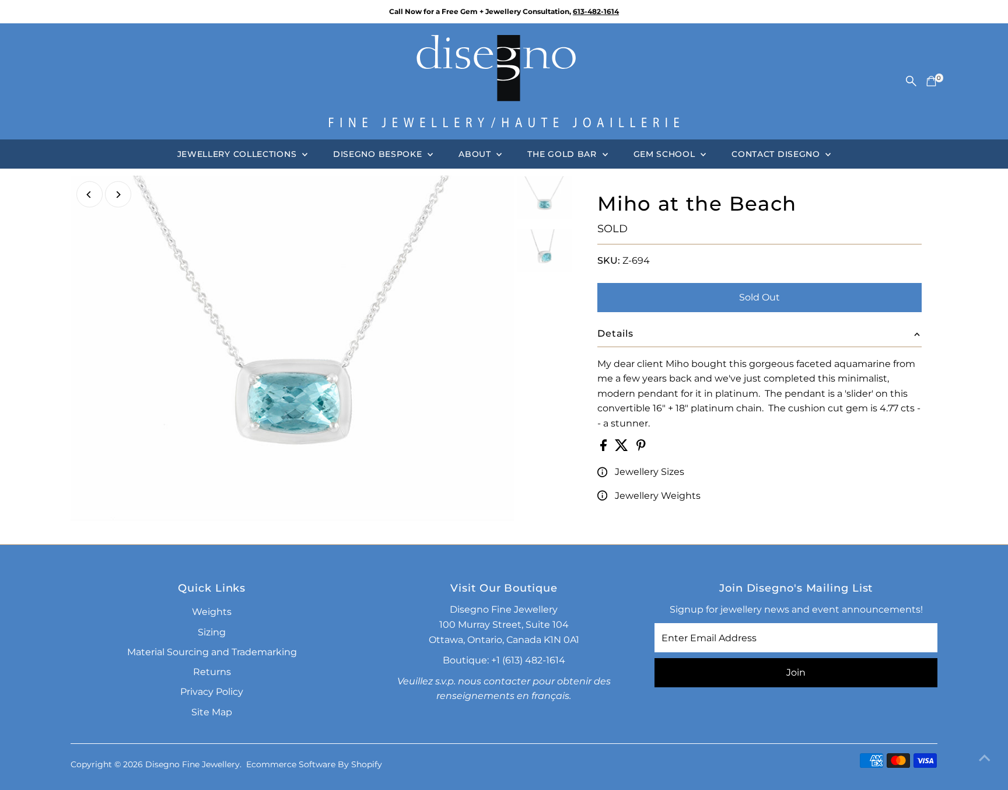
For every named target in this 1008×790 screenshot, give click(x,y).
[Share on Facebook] (604, 447)
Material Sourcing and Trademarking (212, 652)
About (476, 154)
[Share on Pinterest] (641, 447)
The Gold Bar (563, 154)
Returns (212, 671)
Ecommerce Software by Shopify (314, 764)
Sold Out (759, 297)
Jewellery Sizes (649, 471)
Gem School (666, 154)
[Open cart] (931, 81)
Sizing (212, 632)
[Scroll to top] (984, 758)
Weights (212, 611)
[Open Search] (911, 81)
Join (796, 672)
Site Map (211, 712)
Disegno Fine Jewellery (192, 764)
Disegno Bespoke (379, 154)
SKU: (608, 260)
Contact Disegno (777, 154)
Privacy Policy (211, 691)
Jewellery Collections (238, 154)
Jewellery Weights (658, 495)
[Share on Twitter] (623, 447)
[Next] (118, 194)
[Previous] (89, 194)
